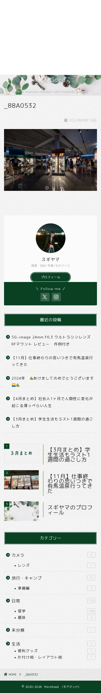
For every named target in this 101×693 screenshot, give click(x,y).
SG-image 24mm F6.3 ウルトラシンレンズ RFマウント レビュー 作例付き (51, 340)
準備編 (55, 588)
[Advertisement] (50, 37)
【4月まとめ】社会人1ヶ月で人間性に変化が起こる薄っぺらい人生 (52, 402)
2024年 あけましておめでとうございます (53, 378)
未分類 (52, 630)
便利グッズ (55, 650)
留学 (56, 610)
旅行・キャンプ (52, 578)
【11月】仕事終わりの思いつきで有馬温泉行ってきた (52, 361)
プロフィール (50, 277)
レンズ (55, 565)
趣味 (55, 617)
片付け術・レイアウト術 (55, 657)
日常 (53, 601)
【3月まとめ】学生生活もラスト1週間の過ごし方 (52, 422)
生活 (52, 644)
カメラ (52, 555)
